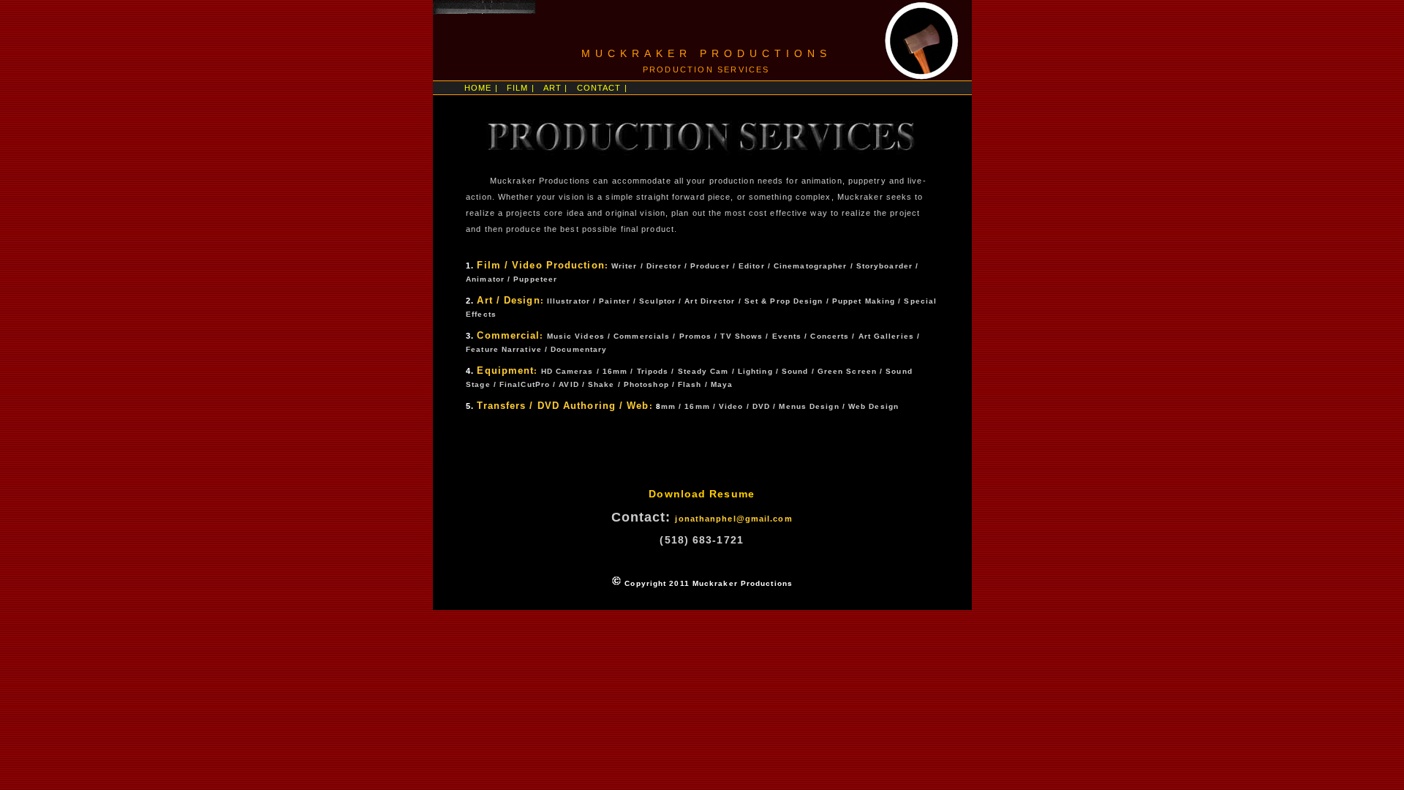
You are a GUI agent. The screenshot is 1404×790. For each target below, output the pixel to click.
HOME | (481, 87)
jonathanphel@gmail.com (733, 518)
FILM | (521, 87)
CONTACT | (602, 87)
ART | (555, 87)
